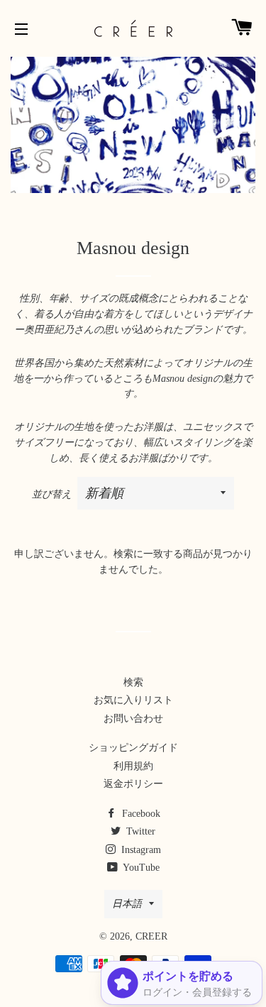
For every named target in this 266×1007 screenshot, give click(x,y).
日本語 (127, 903)
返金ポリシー (133, 783)
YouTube (140, 867)
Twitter (139, 831)
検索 (133, 682)
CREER (151, 936)
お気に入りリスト (133, 700)
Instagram (139, 849)
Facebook (139, 813)
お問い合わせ (133, 718)
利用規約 (133, 766)
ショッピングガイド (133, 747)
